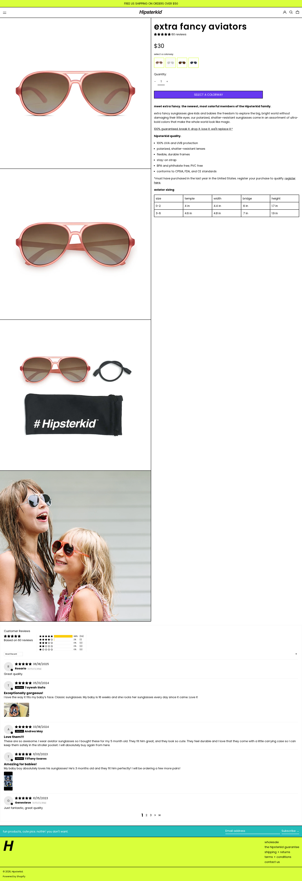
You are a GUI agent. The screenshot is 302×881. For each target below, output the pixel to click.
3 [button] (151, 815)
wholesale (272, 842)
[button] (291, 12)
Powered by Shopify (14, 876)
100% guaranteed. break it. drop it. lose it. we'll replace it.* (193, 129)
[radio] (159, 63)
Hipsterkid (17, 871)
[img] (23, 664)
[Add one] (167, 81)
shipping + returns (277, 852)
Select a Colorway (163, 54)
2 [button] (146, 815)
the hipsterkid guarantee (282, 847)
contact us (272, 862)
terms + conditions (278, 857)
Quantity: (160, 74)
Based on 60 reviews (18, 640)
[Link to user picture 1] (16, 709)
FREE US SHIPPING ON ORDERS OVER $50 (151, 3)
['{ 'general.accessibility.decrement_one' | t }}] (155, 81)
